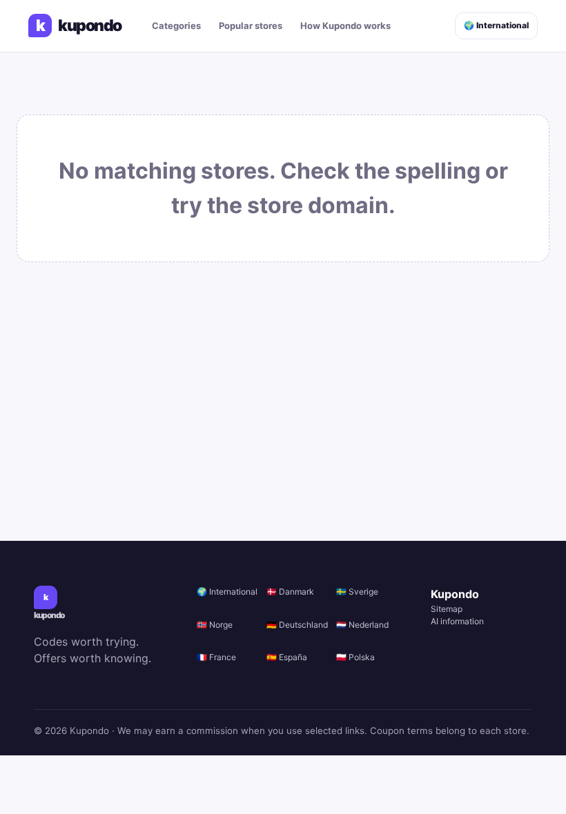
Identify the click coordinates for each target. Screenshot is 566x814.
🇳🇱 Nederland (362, 624)
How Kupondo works (345, 25)
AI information (457, 621)
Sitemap (446, 609)
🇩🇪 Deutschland (297, 624)
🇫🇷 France (216, 657)
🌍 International (496, 25)
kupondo (78, 26)
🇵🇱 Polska (355, 657)
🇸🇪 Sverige (357, 591)
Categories (176, 25)
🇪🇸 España (286, 657)
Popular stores (250, 25)
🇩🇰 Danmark (290, 591)
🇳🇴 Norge (215, 624)
